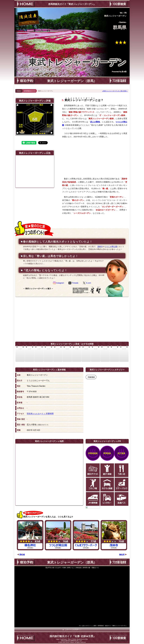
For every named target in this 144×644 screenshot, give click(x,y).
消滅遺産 (91, 377)
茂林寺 (100, 246)
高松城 (22, 554)
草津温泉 (107, 453)
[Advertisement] (94, 157)
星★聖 (124, 71)
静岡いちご (71, 567)
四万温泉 (121, 453)
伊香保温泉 (93, 453)
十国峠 (64, 567)
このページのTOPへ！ (73, 629)
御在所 (122, 554)
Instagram (60, 283)
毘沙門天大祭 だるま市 (53, 567)
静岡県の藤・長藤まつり (91, 567)
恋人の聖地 (95, 121)
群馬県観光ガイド (29, 91)
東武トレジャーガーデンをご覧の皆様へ (115, 91)
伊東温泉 (79, 567)
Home (19, 91)
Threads (74, 283)
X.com (88, 283)
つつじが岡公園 (111, 246)
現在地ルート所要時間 (40, 413)
